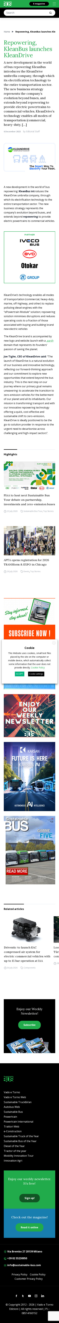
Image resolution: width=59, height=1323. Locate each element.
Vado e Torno (12, 1092)
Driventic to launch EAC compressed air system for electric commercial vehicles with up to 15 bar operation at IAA (27, 954)
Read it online (29, 1227)
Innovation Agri (13, 1160)
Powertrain (10, 1116)
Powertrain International (18, 1121)
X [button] (54, 643)
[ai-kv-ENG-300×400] (29, 776)
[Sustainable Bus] (8, 3)
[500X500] (29, 257)
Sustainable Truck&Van (17, 1102)
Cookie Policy (37, 1274)
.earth (49, 340)
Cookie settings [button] (36, 674)
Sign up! (30, 1198)
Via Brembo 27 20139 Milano (24, 1251)
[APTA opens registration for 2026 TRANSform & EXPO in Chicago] (29, 540)
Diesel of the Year (14, 1146)
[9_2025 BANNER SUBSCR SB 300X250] (29, 619)
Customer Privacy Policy (29, 1279)
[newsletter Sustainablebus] (29, 715)
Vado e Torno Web (15, 1097)
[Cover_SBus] (29, 850)
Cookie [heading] (29, 648)
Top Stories (48, 511)
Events (26, 571)
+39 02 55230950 (17, 1258)
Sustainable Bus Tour (33, 511)
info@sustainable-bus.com (24, 1265)
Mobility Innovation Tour (19, 1155)
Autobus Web (12, 1107)
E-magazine (39, 3)
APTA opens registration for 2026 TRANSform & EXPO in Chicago (26, 562)
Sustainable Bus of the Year (20, 1141)
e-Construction (13, 1131)
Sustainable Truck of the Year (21, 1136)
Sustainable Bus (13, 1112)
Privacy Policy (19, 1274)
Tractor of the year (15, 1151)
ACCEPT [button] (19, 674)
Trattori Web (11, 1126)
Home (7, 31)
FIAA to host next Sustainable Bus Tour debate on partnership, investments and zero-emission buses (29, 499)
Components (29, 967)
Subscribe (29, 1025)
